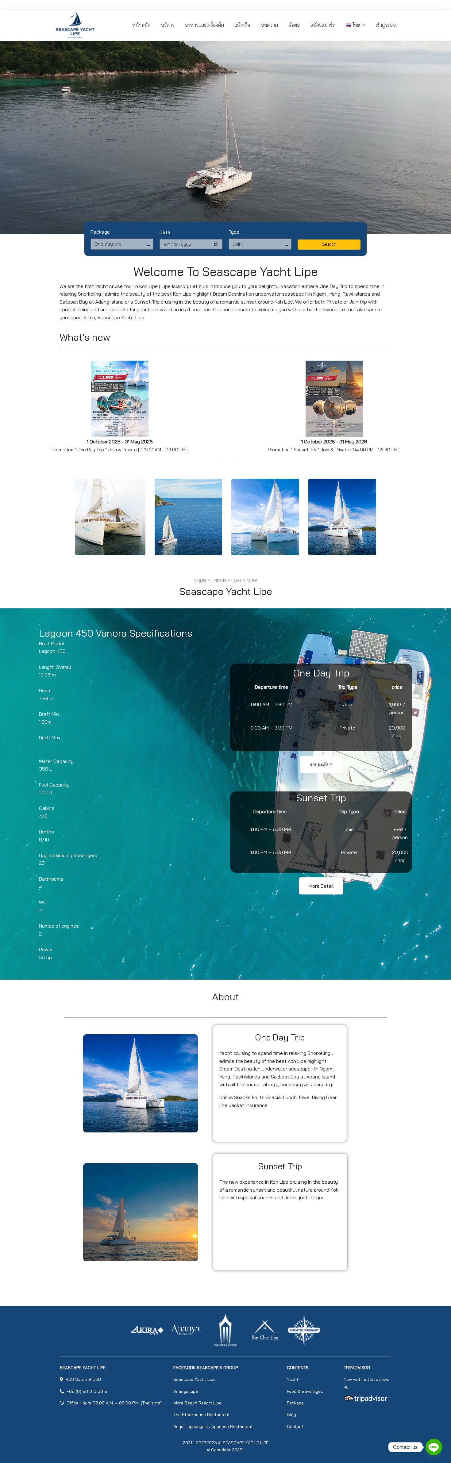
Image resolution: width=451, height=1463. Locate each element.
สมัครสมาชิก (322, 25)
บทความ (269, 25)
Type (234, 232)
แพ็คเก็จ (242, 25)
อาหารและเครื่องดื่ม (204, 25)
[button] (321, 764)
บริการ (167, 25)
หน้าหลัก (141, 25)
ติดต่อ (294, 25)
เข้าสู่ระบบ (386, 25)
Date (165, 232)
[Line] (434, 1447)
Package (100, 232)
